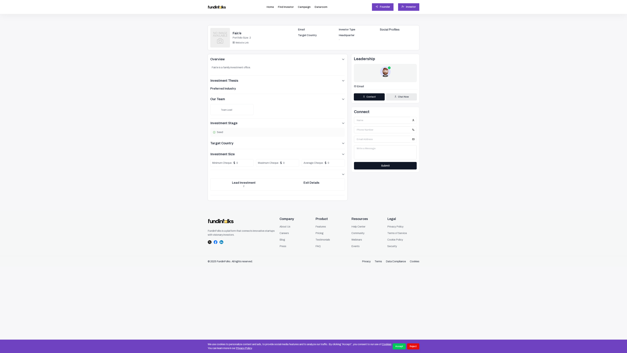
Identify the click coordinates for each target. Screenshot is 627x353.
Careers (284, 233)
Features (320, 226)
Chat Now (403, 97)
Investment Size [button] (222, 154)
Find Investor (286, 7)
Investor (410, 6)
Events (355, 246)
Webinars (356, 239)
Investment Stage (223, 123)
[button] (277, 174)
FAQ (318, 246)
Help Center (358, 226)
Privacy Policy (244, 348)
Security (392, 246)
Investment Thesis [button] (224, 80)
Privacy (366, 261)
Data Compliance (396, 261)
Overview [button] (217, 59)
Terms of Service (397, 233)
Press (283, 246)
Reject (413, 346)
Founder (384, 6)
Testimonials (322, 239)
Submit (385, 165)
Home (270, 7)
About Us (285, 226)
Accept (399, 346)
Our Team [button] (217, 99)
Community (357, 233)
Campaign (304, 7)
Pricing (319, 233)
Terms (378, 261)
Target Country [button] (221, 143)
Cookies (386, 344)
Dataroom (321, 7)
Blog (282, 239)
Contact (371, 97)
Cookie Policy (395, 239)
